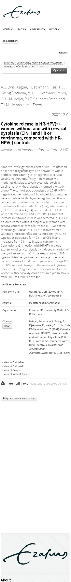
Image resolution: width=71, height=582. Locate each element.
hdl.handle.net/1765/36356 (45, 295)
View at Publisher (13, 362)
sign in (64, 53)
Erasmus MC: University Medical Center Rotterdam (33, 62)
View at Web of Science (16, 374)
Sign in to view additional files (20, 398)
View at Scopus (12, 370)
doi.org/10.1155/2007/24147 (45, 291)
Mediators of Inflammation (19, 66)
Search (60, 70)
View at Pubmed (13, 366)
